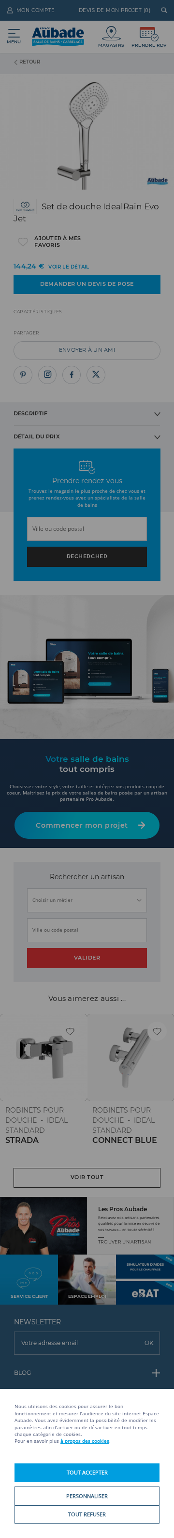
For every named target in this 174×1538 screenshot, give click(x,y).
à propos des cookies (84, 1441)
